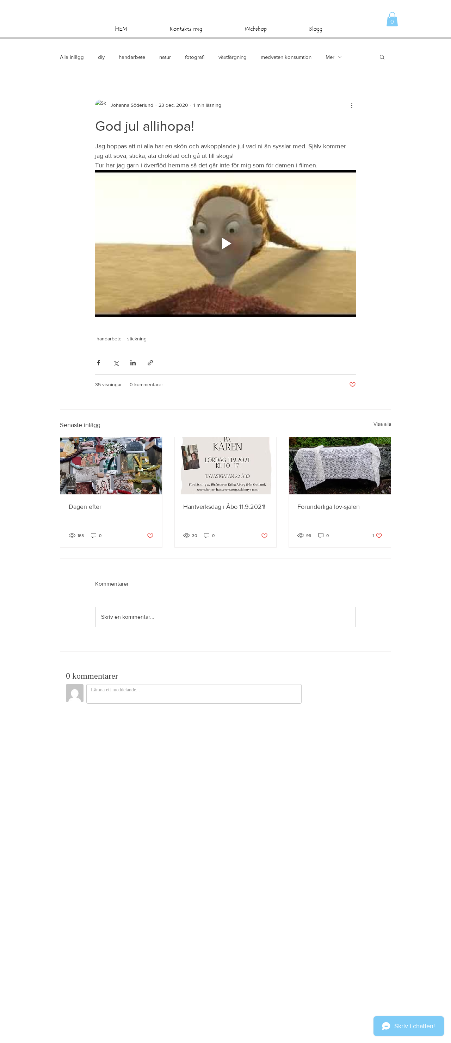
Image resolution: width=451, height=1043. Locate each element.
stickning (137, 338)
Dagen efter (85, 506)
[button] (392, 19)
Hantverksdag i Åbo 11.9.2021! (224, 506)
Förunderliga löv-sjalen (328, 506)
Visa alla (382, 424)
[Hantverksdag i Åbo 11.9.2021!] (226, 465)
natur (165, 57)
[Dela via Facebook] (98, 362)
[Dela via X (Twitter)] (115, 362)
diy (101, 57)
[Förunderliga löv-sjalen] (340, 465)
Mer (330, 57)
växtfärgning (232, 57)
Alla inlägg (72, 57)
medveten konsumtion (286, 57)
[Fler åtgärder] (351, 105)
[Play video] (225, 243)
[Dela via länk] (150, 362)
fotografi (194, 57)
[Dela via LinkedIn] (133, 362)
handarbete (132, 57)
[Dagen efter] (111, 465)
